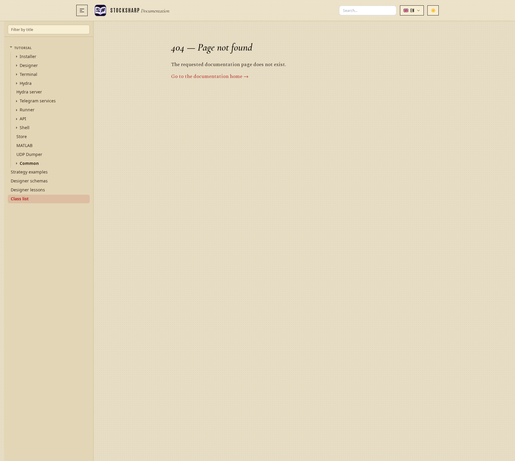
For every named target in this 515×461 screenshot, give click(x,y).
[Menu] (82, 10)
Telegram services (38, 101)
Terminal (28, 74)
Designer (29, 65)
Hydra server (29, 92)
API (23, 118)
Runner (27, 109)
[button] (412, 10)
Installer (28, 56)
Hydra (26, 83)
